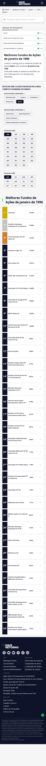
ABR (31, 177)
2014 (23, 152)
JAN (7, 177)
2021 (15, 160)
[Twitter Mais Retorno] (13, 652)
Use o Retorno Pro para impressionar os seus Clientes (22, 679)
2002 (23, 139)
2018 (23, 156)
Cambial (23, 97)
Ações (20, 101)
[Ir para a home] (23, 3)
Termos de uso (8, 712)
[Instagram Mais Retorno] (4, 652)
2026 (23, 165)
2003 (31, 139)
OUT (15, 186)
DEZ (32, 186)
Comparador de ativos (33, 664)
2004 (7, 143)
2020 (7, 160)
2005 (15, 143)
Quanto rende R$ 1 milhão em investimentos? (19, 685)
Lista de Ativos (8, 664)
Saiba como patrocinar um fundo (10, 29)
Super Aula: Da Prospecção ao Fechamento (19, 676)
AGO (31, 181)
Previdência (34, 97)
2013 (15, 152)
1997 (15, 134)
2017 (15, 156)
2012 (7, 152)
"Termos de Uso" (30, 734)
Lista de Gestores (9, 666)
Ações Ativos (10, 114)
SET (7, 186)
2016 (7, 156)
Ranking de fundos (10, 661)
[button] (23, 213)
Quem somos (8, 700)
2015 (31, 152)
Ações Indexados (11, 118)
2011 (31, 147)
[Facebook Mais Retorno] (18, 652)
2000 (7, 139)
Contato (6, 706)
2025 (15, 165)
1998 (23, 134)
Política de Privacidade (11, 709)
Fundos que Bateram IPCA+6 (13, 682)
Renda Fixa (9, 101)
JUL (24, 181)
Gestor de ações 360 (10, 688)
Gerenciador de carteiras (34, 661)
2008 (7, 147)
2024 (7, 165)
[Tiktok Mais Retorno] (23, 652)
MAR (23, 177)
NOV (23, 186)
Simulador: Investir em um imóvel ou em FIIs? (19, 693)
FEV (16, 177)
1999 (31, 134)
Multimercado (10, 97)
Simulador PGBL (9, 691)
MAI (7, 181)
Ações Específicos (24, 114)
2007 (31, 143)
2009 (15, 147)
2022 (23, 160)
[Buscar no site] (42, 3)
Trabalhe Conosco (9, 703)
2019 (31, 156)
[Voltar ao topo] (42, 715)
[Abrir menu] (4, 3)
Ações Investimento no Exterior (16, 122)
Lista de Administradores (12, 669)
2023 (31, 160)
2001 (15, 139)
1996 (7, 134)
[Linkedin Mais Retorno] (27, 652)
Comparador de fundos (33, 666)
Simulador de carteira (32, 669)
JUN (16, 181)
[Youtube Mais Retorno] (8, 652)
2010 (23, 147)
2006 (23, 143)
